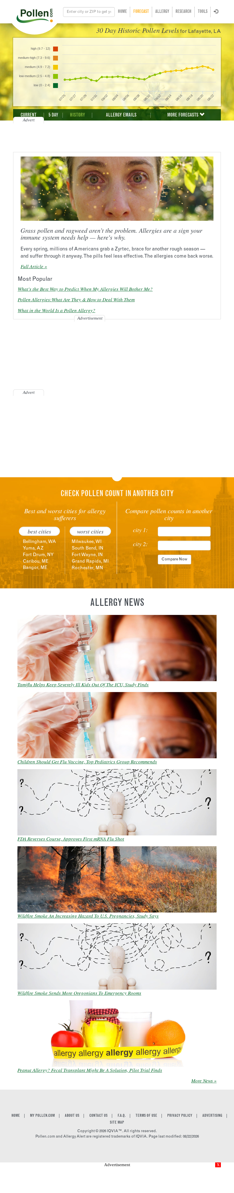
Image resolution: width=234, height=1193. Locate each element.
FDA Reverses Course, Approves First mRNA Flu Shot (70, 838)
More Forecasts (183, 115)
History (77, 115)
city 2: (140, 544)
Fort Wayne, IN (87, 555)
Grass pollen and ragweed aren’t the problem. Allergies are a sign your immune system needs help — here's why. (111, 233)
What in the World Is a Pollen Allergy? (56, 310)
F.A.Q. (122, 1116)
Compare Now (174, 560)
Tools (202, 12)
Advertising (212, 1116)
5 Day (53, 115)
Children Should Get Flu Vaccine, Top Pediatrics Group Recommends (87, 761)
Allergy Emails (121, 115)
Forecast (141, 12)
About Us (72, 1116)
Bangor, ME (35, 568)
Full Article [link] (32, 266)
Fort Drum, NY (38, 555)
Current (29, 115)
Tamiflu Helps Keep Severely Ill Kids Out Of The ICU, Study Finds (83, 684)
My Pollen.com (42, 1116)
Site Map (117, 1123)
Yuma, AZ (33, 548)
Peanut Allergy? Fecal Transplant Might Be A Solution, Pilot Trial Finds (89, 1070)
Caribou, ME (36, 561)
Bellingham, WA (39, 542)
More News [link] (202, 1080)
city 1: (140, 530)
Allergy (162, 12)
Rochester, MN (87, 568)
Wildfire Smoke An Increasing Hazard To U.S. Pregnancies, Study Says (88, 916)
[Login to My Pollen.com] (216, 12)
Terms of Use (146, 1116)
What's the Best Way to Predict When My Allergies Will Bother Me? (85, 289)
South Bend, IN (87, 548)
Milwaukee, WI (87, 542)
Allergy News (117, 603)
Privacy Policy (179, 1116)
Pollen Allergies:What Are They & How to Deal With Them (76, 299)
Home (122, 12)
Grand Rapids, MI (90, 561)
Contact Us (98, 1116)
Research (183, 12)
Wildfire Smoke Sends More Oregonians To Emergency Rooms (79, 993)
